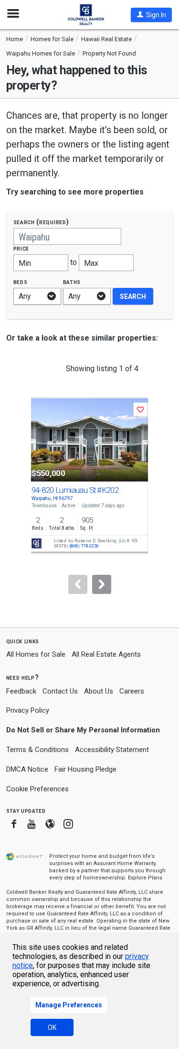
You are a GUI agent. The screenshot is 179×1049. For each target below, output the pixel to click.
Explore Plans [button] (145, 878)
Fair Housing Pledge (85, 769)
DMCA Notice (27, 769)
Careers (131, 691)
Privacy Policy (27, 710)
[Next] (101, 584)
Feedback (21, 691)
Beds (20, 281)
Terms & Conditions (37, 749)
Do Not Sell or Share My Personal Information (83, 730)
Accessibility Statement (112, 749)
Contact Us (60, 691)
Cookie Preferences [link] (37, 789)
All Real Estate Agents (106, 654)
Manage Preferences (68, 1005)
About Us (98, 691)
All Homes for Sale (35, 654)
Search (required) (41, 222)
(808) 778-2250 (84, 546)
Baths (72, 281)
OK (52, 1027)
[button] (151, 15)
